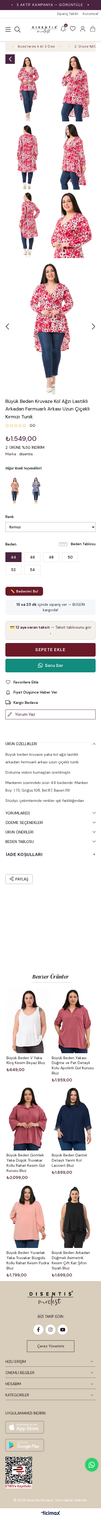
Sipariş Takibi (67, 13)
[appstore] (24, 1427)
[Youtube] (63, 1330)
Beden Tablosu (83, 544)
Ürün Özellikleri (21, 743)
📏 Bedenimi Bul (24, 591)
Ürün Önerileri (19, 832)
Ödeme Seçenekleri (24, 822)
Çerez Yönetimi (50, 1346)
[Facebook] (38, 1330)
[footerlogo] (50, 1298)
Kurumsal (90, 13)
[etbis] (18, 1472)
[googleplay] (24, 1445)
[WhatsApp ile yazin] (91, 1465)
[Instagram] (50, 1330)
